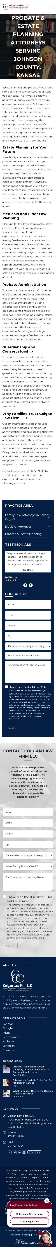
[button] (52, 7)
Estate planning (12, 87)
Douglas (8, 1028)
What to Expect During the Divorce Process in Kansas (33, 1092)
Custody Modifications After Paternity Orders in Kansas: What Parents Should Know (31, 1069)
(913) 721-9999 (35, 471)
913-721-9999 (16, 1136)
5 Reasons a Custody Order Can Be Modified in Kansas (32, 1081)
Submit (13, 727)
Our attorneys (11, 244)
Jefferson (9, 1045)
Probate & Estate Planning (23, 534)
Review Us (34, 1152)
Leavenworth (11, 1037)
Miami (6, 1032)
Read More (28, 570)
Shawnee (9, 1050)
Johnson (8, 1024)
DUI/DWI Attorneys (18, 526)
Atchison (8, 1041)
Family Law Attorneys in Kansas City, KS (27, 517)
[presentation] (25, 585)
